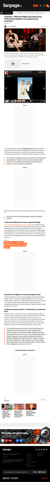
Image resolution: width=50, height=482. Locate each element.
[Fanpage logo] (11, 5)
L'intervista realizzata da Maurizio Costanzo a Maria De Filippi (19, 224)
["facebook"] (17, 440)
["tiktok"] (2, 440)
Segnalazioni (29, 455)
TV (15, 12)
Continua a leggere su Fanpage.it (25, 350)
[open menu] (1, 13)
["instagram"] (6, 440)
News (5, 396)
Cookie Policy (29, 459)
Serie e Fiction (27, 12)
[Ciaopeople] (44, 478)
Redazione (28, 464)
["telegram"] (21, 440)
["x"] (13, 440)
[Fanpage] (7, 450)
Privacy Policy (29, 457)
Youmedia (28, 453)
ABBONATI (35, 5)
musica (37, 12)
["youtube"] (10, 440)
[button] (44, 26)
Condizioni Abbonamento (31, 461)
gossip (41, 12)
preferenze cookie (30, 466)
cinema (33, 12)
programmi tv (20, 12)
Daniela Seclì (13, 26)
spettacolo (8, 12)
